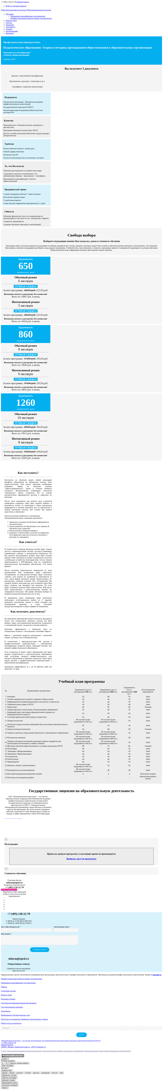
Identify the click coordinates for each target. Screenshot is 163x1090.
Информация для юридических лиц (15, 1015)
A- (2, 1063)
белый (12, 1073)
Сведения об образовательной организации (18, 1003)
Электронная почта (62, 927)
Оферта (4, 987)
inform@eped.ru (22, 2)
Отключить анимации (9, 1085)
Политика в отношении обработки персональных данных (24, 1019)
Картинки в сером (8, 1080)
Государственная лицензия (12, 1007)
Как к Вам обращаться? (11, 927)
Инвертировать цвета (9, 1083)
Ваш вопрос (6, 934)
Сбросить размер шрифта (19, 1063)
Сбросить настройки (9, 1078)
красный (36, 1073)
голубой (28, 1073)
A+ (7, 1063)
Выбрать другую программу (82, 858)
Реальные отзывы (8, 999)
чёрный (4, 1073)
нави (61, 1073)
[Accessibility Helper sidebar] (12, 1055)
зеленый (19, 1073)
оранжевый (45, 1073)
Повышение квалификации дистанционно (18, 983)
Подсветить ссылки (9, 1075)
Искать (81, 1035)
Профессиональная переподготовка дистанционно (21, 979)
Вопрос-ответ (6, 995)
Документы (5, 1011)
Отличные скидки (8, 991)
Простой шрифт (7, 1066)
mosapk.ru (157, 975)
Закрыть (5, 1058)
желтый (54, 1073)
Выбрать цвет (7, 1070)
